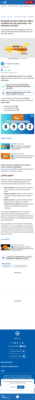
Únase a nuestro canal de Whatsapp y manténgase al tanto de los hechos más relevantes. (18, 86)
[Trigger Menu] (2, 2)
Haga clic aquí (5, 169)
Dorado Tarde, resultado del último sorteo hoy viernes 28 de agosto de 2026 (22, 157)
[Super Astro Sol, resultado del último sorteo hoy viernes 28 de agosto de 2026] (5, 146)
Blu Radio (3, 16)
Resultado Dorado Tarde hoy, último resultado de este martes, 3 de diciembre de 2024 (22, 248)
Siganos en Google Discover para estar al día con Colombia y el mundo (18, 93)
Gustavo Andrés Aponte (25, 6)
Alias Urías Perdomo (13, 6)
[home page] (17, 333)
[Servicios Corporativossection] (32, 366)
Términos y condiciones (9, 377)
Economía (9, 16)
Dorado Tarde (6, 266)
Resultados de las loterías (20, 16)
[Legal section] (32, 371)
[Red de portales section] (32, 362)
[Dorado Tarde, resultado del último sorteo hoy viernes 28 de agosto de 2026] (5, 156)
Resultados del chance (20, 266)
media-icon (17, 396)
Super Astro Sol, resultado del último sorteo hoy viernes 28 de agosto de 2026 (21, 147)
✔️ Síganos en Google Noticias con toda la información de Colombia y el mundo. (19, 257)
